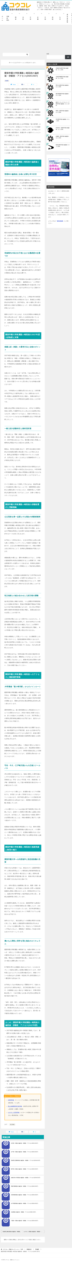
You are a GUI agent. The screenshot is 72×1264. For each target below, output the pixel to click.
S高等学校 (11, 1100)
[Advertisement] (36, 38)
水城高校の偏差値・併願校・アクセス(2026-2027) (23, 1212)
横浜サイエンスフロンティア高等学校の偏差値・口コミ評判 (62, 104)
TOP (13, 1249)
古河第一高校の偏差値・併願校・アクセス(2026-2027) (24, 1143)
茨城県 (6, 80)
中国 (45, 18)
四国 (52, 18)
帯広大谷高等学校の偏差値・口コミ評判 (62, 86)
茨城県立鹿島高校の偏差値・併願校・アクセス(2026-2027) (25, 1160)
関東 (15, 18)
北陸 (23, 18)
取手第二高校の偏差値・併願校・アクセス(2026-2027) (24, 1169)
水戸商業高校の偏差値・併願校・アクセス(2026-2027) (24, 1203)
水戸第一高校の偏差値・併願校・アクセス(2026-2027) (24, 1151)
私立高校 (12, 1124)
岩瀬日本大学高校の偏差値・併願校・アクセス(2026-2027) (25, 1177)
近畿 (37, 18)
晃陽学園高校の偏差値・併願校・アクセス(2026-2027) (24, 1186)
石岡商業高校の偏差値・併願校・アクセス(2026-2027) (24, 1194)
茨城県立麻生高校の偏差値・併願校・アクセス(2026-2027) (13, 1231)
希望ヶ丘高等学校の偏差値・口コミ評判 (62, 111)
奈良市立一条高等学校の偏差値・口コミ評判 (62, 128)
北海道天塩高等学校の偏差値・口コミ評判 (62, 69)
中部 (30, 18)
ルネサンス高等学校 (13, 1112)
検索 (48, 54)
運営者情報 (67, 18)
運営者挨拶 (60, 221)
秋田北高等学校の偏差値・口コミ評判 (62, 145)
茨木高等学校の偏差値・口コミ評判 (62, 120)
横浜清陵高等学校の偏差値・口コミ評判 (62, 94)
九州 (60, 18)
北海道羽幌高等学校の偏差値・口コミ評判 (62, 77)
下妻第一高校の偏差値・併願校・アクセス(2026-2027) (24, 1220)
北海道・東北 (7, 18)
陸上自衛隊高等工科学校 (15, 1106)
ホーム (2, 18)
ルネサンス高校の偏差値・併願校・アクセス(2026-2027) (34, 1231)
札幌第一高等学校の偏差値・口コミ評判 (62, 137)
